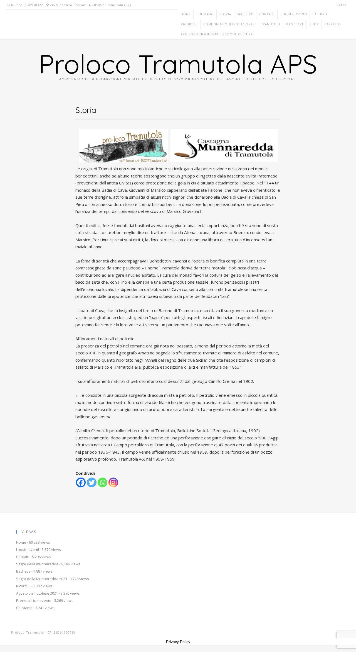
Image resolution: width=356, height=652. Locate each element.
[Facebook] (81, 482)
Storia (225, 14)
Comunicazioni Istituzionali (229, 24)
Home (186, 14)
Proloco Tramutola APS (178, 64)
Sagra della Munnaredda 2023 (41, 578)
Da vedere (295, 24)
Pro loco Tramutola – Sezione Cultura (217, 34)
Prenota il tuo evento (33, 600)
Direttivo (245, 14)
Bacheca (320, 14)
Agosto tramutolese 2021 (37, 593)
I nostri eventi (293, 14)
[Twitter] (92, 482)
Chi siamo (205, 14)
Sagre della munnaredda (37, 563)
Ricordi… (189, 24)
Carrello (332, 24)
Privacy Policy (178, 641)
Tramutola (270, 24)
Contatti (267, 14)
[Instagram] (113, 482)
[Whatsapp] (102, 482)
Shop (314, 24)
